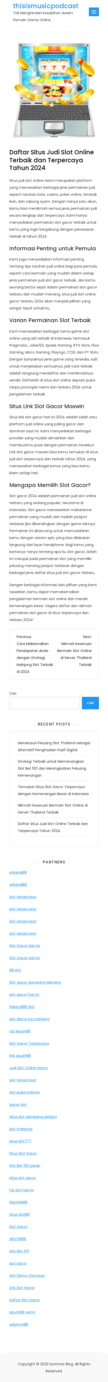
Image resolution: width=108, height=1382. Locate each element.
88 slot (15, 970)
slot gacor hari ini (24, 994)
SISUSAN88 (18, 1202)
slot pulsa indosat (24, 1092)
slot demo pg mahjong (29, 1018)
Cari (12, 693)
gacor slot (18, 1104)
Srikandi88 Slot (22, 1006)
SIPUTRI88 (17, 1238)
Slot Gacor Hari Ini (24, 945)
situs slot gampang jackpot (33, 1116)
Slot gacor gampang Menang (35, 982)
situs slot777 (20, 1141)
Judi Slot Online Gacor (28, 1067)
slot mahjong (20, 1128)
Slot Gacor (18, 1226)
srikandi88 (18, 872)
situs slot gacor (22, 1177)
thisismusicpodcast (45, 5)
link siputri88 (20, 1055)
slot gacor (18, 1263)
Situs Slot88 (19, 1214)
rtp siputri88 (19, 1031)
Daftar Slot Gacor (24, 1299)
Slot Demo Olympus (26, 1275)
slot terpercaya (22, 896)
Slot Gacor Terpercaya (29, 1043)
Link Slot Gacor (22, 1287)
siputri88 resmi (22, 1312)
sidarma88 (18, 1324)
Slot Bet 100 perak (24, 1165)
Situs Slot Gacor (23, 1153)
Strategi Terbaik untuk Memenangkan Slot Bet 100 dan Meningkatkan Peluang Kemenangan (52, 768)
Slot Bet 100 (19, 1251)
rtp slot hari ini (21, 1190)
